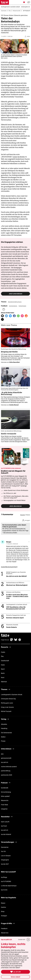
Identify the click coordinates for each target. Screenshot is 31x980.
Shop (2, 911)
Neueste (22, 515)
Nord (2, 677)
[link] (11, 7)
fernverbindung (6, 792)
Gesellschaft (5, 660)
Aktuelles (4, 724)
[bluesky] (15, 640)
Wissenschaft (16, 10)
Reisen (3, 903)
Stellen (3, 737)
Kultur (3, 665)
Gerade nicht (21, 939)
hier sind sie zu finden (10, 532)
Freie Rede (4, 804)
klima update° (5, 796)
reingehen (4, 809)
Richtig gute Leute (7, 703)
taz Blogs (4, 877)
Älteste (28, 515)
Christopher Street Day (8, 699)
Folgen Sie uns (5, 640)
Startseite (3, 10)
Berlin (3, 673)
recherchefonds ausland (9, 766)
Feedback (4, 928)
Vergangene (5, 860)
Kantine (3, 907)
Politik (3, 652)
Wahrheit (4, 681)
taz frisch (4, 826)
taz (5, 635)
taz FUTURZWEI (6, 881)
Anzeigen (4, 916)
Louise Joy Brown (19, 157)
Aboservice (4, 933)
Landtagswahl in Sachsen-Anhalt (11, 694)
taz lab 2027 (5, 864)
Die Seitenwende (6, 732)
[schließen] (28, 939)
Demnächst (4, 847)
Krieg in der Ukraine (7, 707)
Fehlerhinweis (22, 306)
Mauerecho (4, 800)
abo (2, 754)
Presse (3, 741)
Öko (10, 10)
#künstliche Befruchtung (14, 302)
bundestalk (4, 788)
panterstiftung (5, 771)
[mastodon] (11, 640)
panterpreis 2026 (6, 775)
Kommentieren (13, 306)
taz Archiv (4, 890)
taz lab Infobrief (6, 834)
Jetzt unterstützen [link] (15, 294)
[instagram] (19, 640)
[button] (28, 2)
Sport (3, 669)
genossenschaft (6, 758)
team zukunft (5, 822)
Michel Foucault (6, 711)
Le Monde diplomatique (8, 886)
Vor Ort (3, 851)
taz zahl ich (4, 762)
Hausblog (4, 728)
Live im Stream (6, 855)
